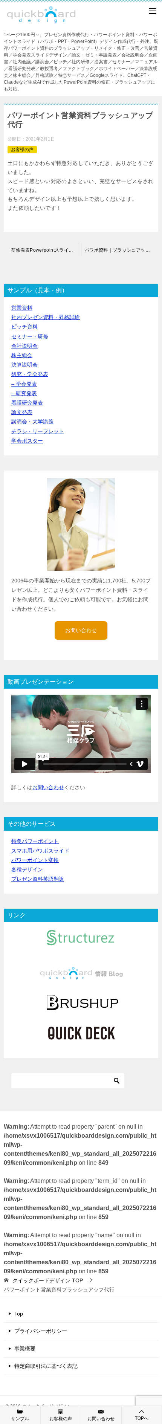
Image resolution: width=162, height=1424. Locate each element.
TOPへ (141, 1418)
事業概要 (24, 1349)
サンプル (20, 1418)
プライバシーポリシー (40, 1331)
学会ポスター (27, 441)
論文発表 (21, 412)
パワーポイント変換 (35, 860)
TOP (47, 1280)
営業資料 (21, 308)
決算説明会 (24, 365)
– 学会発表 (24, 384)
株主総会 (21, 355)
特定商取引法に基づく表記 (46, 1366)
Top (18, 1314)
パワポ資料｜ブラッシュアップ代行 (121, 250)
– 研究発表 (24, 393)
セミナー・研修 (29, 336)
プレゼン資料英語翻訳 (37, 879)
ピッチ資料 (24, 327)
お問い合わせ (81, 630)
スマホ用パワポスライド (40, 851)
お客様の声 (22, 149)
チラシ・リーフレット (37, 431)
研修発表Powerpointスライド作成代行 (46, 250)
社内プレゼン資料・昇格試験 (45, 317)
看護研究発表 (27, 403)
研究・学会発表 (29, 374)
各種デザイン (27, 869)
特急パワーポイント (35, 841)
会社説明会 (24, 346)
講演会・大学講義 (32, 422)
